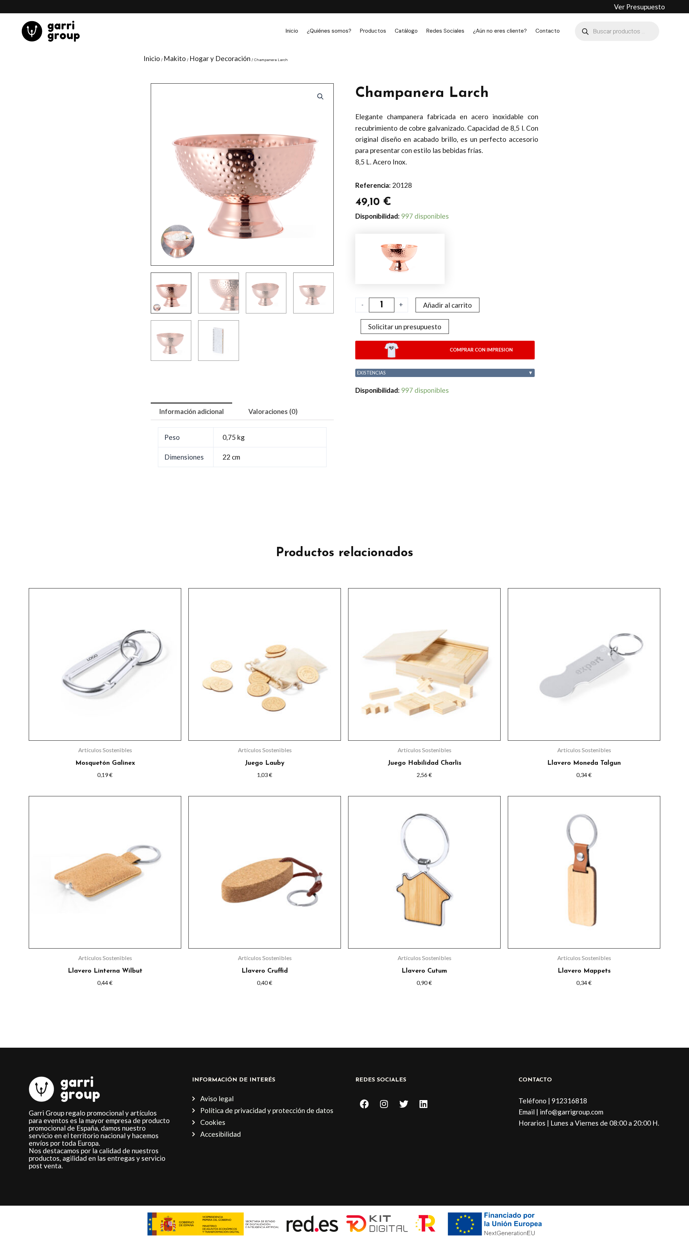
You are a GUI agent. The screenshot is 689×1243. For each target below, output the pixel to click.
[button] (320, 96)
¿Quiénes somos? (329, 30)
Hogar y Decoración (219, 58)
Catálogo (406, 30)
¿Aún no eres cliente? (500, 30)
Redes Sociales (445, 30)
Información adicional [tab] (191, 411)
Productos (373, 30)
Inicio (292, 30)
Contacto (547, 30)
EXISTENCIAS (445, 373)
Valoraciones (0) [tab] (272, 411)
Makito (175, 58)
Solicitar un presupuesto (404, 326)
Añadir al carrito (447, 305)
